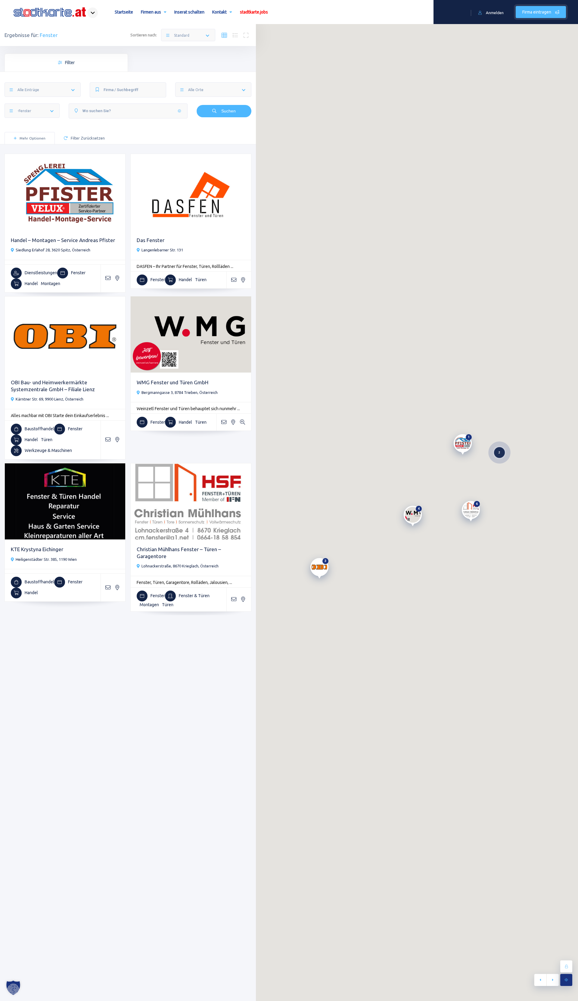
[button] (13, 988)
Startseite (124, 12)
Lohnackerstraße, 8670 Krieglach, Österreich (180, 566)
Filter (70, 62)
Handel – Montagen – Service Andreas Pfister (63, 240)
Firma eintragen (537, 12)
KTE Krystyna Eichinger (37, 549)
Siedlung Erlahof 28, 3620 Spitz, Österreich (53, 250)
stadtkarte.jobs (254, 12)
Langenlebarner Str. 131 (162, 250)
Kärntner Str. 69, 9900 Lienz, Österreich (49, 399)
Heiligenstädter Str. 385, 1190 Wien (46, 559)
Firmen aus (151, 12)
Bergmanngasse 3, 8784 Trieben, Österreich (179, 392)
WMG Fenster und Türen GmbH (172, 382)
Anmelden (495, 13)
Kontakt (219, 12)
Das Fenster (150, 240)
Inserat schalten (189, 12)
